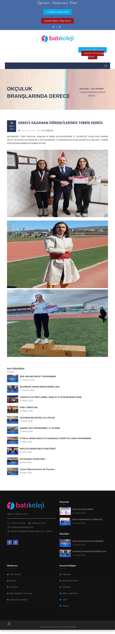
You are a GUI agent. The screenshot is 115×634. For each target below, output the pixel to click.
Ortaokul (14, 587)
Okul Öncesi (15, 574)
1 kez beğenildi (46, 130)
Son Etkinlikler (97, 88)
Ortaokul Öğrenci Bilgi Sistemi (57, 20)
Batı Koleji (84, 88)
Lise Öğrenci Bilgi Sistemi (57, 12)
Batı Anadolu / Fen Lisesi (21, 593)
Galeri (65, 599)
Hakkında (67, 574)
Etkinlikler (67, 587)
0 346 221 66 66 (18, 523)
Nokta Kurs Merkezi (19, 599)
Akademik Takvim (71, 580)
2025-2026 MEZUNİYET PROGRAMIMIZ (88, 541)
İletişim (66, 605)
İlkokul (13, 580)
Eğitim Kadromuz (70, 593)
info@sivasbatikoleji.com (22, 527)
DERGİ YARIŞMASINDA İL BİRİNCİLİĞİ (87, 519)
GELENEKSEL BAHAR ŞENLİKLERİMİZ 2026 (89, 551)
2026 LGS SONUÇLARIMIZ (82, 509)
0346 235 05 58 (39, 523)
